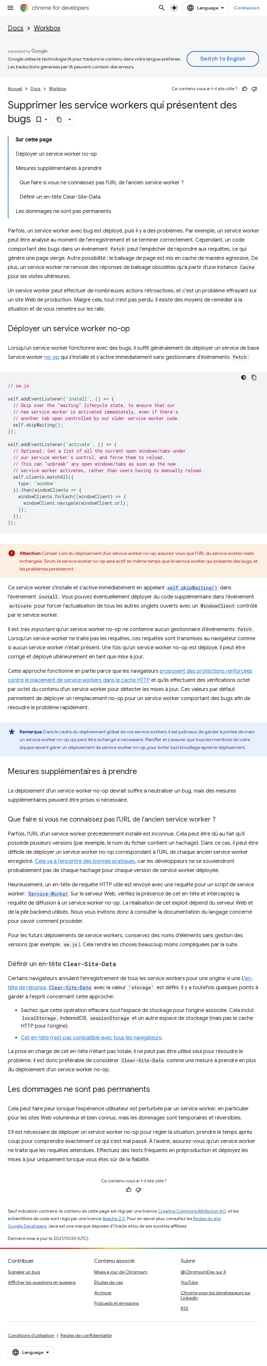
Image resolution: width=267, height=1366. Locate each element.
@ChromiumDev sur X (203, 1272)
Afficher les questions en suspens (42, 1282)
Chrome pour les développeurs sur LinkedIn (216, 1295)
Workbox (47, 28)
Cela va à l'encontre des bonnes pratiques (85, 861)
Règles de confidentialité (86, 1335)
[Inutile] (254, 89)
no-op (51, 357)
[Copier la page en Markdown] (59, 119)
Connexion (247, 8)
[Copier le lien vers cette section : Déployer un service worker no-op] (136, 329)
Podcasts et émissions (116, 1303)
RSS (185, 1308)
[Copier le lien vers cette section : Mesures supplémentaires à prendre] (143, 772)
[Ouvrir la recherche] (162, 8)
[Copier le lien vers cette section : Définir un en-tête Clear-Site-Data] (122, 964)
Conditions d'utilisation (31, 1335)
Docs (15, 28)
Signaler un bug (24, 1272)
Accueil (15, 89)
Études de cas (108, 1282)
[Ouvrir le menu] (10, 8)
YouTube (189, 1282)
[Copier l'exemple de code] (254, 377)
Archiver (103, 1293)
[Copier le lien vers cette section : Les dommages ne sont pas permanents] (156, 1090)
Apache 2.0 (114, 1218)
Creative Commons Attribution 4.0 (192, 1211)
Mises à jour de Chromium (121, 1272)
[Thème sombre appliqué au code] (243, 377)
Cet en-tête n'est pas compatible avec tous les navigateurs (91, 1038)
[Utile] (244, 89)
